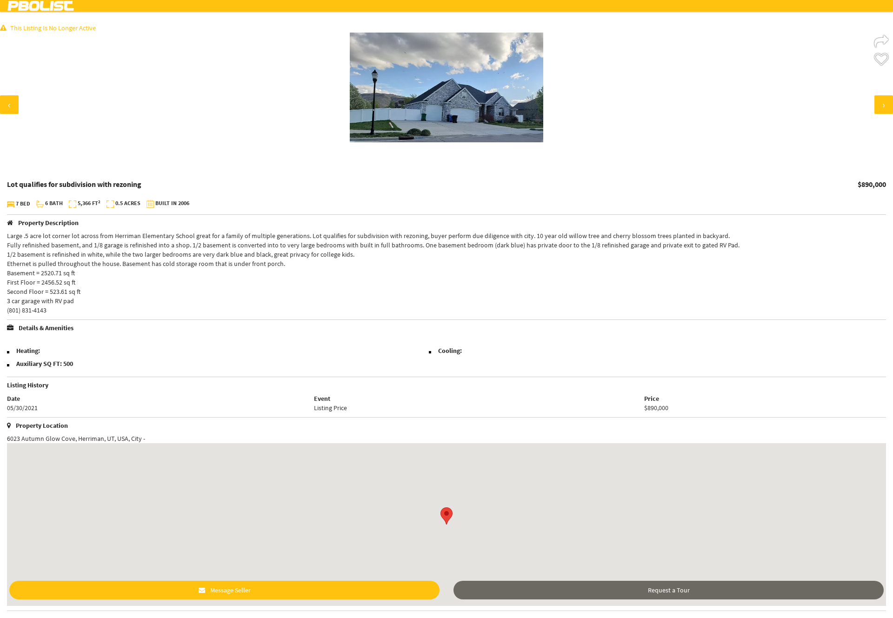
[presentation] (9, 104)
